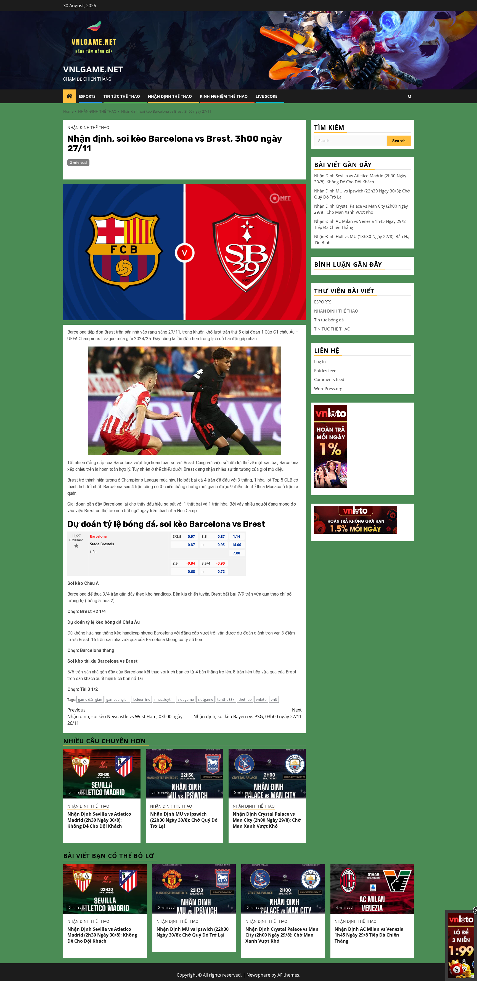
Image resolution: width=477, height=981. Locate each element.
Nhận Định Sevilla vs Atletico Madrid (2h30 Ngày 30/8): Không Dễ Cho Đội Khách (99, 820)
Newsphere (258, 975)
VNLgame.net (93, 69)
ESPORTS (87, 96)
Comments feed (329, 379)
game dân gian (90, 699)
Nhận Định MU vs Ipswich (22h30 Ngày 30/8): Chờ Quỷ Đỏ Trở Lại (184, 820)
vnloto (261, 699)
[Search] (409, 96)
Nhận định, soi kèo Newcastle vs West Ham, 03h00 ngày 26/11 (124, 716)
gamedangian (117, 699)
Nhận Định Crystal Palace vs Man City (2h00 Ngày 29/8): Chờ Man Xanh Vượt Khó (267, 820)
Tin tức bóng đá (329, 319)
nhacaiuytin (164, 699)
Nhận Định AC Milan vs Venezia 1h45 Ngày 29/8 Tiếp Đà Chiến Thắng (369, 935)
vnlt (274, 699)
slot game (186, 699)
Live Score (266, 96)
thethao (245, 699)
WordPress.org (328, 388)
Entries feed (325, 370)
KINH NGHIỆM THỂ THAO (224, 96)
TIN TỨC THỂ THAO (122, 96)
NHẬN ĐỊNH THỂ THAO (170, 96)
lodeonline (141, 699)
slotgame (205, 699)
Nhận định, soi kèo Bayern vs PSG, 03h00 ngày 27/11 (248, 713)
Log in (320, 361)
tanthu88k (225, 699)
